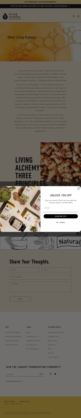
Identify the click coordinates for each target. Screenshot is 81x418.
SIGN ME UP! (60, 216)
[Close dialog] (79, 188)
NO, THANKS (60, 222)
